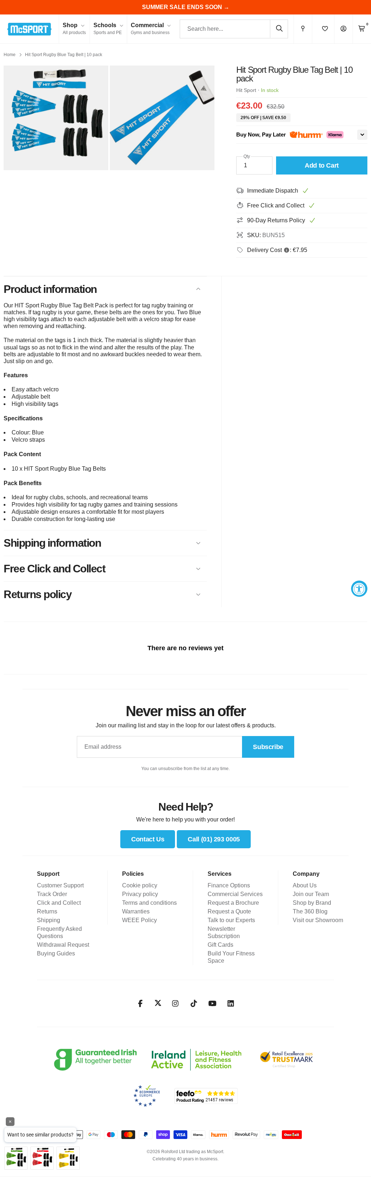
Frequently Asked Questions (59, 932)
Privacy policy (140, 894)
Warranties (136, 911)
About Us (305, 885)
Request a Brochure (233, 903)
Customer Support (60, 885)
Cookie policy (139, 885)
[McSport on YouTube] (212, 1003)
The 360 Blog (310, 911)
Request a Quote (229, 911)
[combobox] (234, 29)
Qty (246, 156)
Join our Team (311, 894)
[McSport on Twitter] (157, 1003)
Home (10, 54)
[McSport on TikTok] (194, 1003)
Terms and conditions (149, 903)
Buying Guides (56, 953)
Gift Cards (220, 945)
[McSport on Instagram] (175, 1003)
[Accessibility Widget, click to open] (359, 588)
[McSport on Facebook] (140, 1003)
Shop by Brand (312, 903)
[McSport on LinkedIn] (231, 1003)
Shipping (48, 920)
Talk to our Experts (231, 920)
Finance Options (229, 885)
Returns (47, 911)
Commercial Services (235, 894)
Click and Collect (59, 903)
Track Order (52, 894)
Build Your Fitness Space (231, 957)
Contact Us (147, 839)
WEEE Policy (139, 920)
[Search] (279, 29)
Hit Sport (246, 90)
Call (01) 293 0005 (214, 839)
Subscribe (268, 747)
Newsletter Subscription (224, 932)
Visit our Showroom (318, 920)
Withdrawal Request (63, 945)
